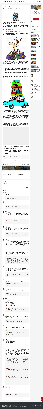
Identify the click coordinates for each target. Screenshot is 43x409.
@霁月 (8, 294)
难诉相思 (6, 226)
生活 (13, 1)
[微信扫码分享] (21, 164)
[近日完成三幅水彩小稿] (33, 66)
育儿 (19, 1)
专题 (23, 1)
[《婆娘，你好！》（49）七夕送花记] (33, 43)
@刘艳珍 (8, 332)
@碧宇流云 (8, 358)
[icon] (33, 405)
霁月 (5, 288)
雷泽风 (6, 239)
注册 (37, 1)
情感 (15, 1)
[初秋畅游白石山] (33, 47)
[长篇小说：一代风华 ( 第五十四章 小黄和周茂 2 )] (33, 35)
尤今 (5, 314)
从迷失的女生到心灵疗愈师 (35, 24)
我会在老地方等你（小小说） (36, 26)
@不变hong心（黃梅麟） (10, 274)
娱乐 (21, 1)
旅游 (17, 1)
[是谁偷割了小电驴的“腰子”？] (33, 39)
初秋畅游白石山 (38, 46)
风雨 (5, 192)
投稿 (40, 1)
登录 (35, 1)
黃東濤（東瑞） (5, 8)
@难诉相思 (8, 234)
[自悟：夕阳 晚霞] (33, 62)
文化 (11, 1)
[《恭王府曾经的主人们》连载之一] (33, 70)
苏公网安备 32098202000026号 (24, 406)
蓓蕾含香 (6, 211)
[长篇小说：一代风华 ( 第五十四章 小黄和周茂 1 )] (33, 51)
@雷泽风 (8, 258)
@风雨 (8, 198)
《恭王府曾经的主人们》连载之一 (38, 70)
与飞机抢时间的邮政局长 (35, 23)
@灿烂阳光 (8, 285)
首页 (10, 1)
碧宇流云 (6, 339)
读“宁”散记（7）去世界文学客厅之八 (38, 59)
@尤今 (8, 321)
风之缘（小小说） (34, 27)
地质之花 (6, 386)
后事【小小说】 (34, 29)
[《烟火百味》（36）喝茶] (33, 55)
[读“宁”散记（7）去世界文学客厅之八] (33, 59)
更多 (25, 1)
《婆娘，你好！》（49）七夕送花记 (38, 43)
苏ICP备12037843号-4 (5, 406)
